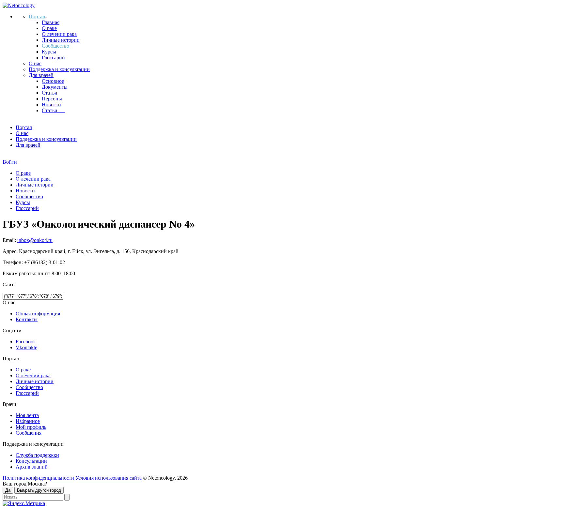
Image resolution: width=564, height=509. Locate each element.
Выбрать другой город (39, 490)
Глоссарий (53, 57)
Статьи (49, 93)
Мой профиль (31, 427)
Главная (50, 22)
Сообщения (28, 433)
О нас (35, 63)
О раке (49, 28)
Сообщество (55, 46)
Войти (10, 162)
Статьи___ (53, 110)
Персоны (52, 98)
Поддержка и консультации (59, 69)
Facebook (26, 341)
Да (7, 490)
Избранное (28, 421)
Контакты (27, 319)
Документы (55, 87)
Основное (53, 81)
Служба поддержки (37, 455)
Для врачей (41, 75)
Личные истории (61, 40)
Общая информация (38, 313)
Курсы (49, 51)
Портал (37, 16)
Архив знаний (32, 467)
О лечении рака (59, 34)
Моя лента (27, 415)
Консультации (31, 461)
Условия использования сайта (108, 478)
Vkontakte (26, 347)
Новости (51, 104)
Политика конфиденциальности (38, 478)
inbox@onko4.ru (35, 240)
